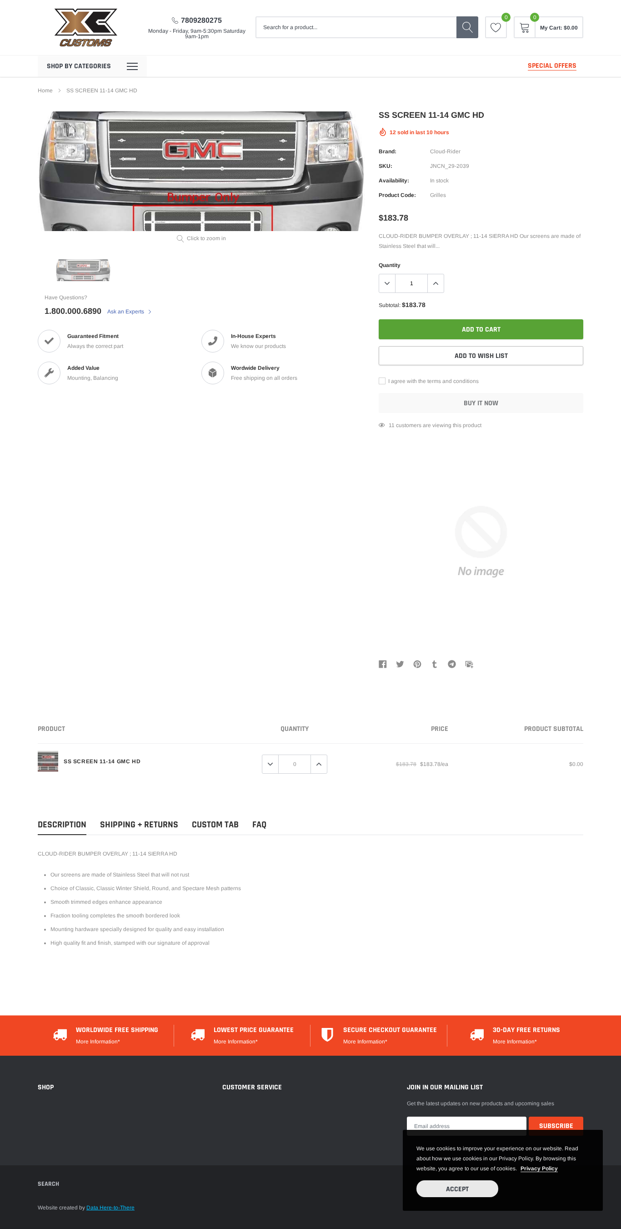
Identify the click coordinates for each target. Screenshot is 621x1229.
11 (392, 425)
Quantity (390, 265)
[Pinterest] (417, 663)
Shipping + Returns (139, 825)
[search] (467, 27)
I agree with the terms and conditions (433, 381)
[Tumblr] (435, 663)
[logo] (85, 27)
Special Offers (552, 66)
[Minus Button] (387, 283)
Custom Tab (215, 825)
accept (457, 1189)
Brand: (387, 151)
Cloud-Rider (445, 151)
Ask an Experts (126, 311)
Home (45, 90)
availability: (394, 180)
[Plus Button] (435, 283)
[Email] (469, 663)
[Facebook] (383, 663)
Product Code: (397, 195)
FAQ (259, 825)
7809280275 (201, 20)
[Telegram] (452, 663)
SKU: (385, 166)
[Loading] (43, 1188)
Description (62, 825)
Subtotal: (390, 305)
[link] (53, 226)
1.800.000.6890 (73, 311)
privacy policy (539, 1168)
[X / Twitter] (400, 663)
